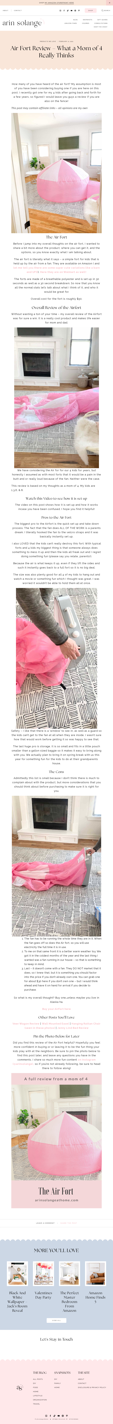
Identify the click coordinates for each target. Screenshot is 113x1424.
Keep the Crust (100, 27)
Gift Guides (102, 19)
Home (35, 1392)
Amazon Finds (70, 23)
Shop (90, 10)
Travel (36, 1404)
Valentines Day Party (43, 1295)
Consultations (100, 23)
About (5, 10)
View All (56, 1320)
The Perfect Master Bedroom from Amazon (69, 1302)
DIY (34, 1383)
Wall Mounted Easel (55, 1023)
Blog (75, 19)
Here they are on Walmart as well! (63, 272)
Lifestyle (37, 1396)
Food (35, 1387)
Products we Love (48, 41)
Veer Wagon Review (26, 1023)
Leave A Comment (45, 1223)
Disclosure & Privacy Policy (92, 1387)
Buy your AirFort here (56, 1009)
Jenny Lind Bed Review (73, 1027)
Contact (18, 10)
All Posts (38, 1379)
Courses (85, 23)
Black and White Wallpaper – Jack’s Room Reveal (17, 1302)
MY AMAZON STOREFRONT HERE (59, 3)
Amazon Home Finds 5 (96, 1297)
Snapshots (87, 19)
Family (57, 1383)
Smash (76, 1419)
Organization (40, 1400)
